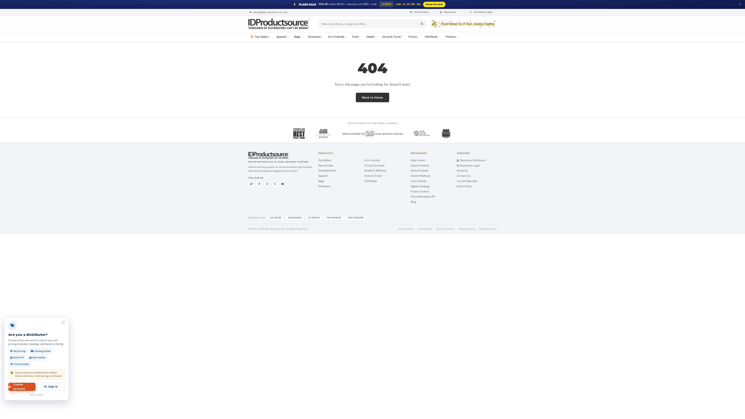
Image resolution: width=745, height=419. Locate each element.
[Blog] (251, 184)
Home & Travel (373, 175)
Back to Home (372, 97)
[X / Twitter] (275, 184)
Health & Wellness (375, 170)
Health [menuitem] (370, 36)
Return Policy (464, 186)
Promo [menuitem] (413, 36)
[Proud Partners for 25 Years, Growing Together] (464, 24)
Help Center (418, 160)
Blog (413, 201)
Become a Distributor (473, 160)
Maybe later (36, 394)
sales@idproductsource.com (270, 12)
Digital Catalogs (420, 186)
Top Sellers (324, 160)
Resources (450, 12)
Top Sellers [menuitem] (262, 36)
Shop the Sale (434, 4)
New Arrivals (325, 165)
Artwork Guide (419, 170)
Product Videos (420, 191)
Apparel (323, 175)
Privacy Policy (406, 228)
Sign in (53, 386)
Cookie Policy (425, 228)
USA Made (371, 181)
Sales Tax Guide (488, 228)
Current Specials (467, 181)
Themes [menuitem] (450, 36)
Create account (19, 386)
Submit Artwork (420, 165)
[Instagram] (267, 184)
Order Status (421, 12)
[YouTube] (282, 184)
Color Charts (418, 181)
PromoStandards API (423, 196)
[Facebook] (259, 184)
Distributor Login (470, 165)
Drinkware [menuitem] (314, 36)
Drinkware (324, 186)
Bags (321, 181)
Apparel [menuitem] (281, 36)
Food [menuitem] (355, 36)
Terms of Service (445, 228)
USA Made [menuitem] (431, 36)
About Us (462, 170)
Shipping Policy (466, 228)
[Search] (422, 24)
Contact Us (463, 175)
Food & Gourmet (374, 165)
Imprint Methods (420, 175)
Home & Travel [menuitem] (391, 36)
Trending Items (327, 170)
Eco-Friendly (372, 160)
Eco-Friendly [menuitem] (336, 36)
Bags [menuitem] (297, 36)
